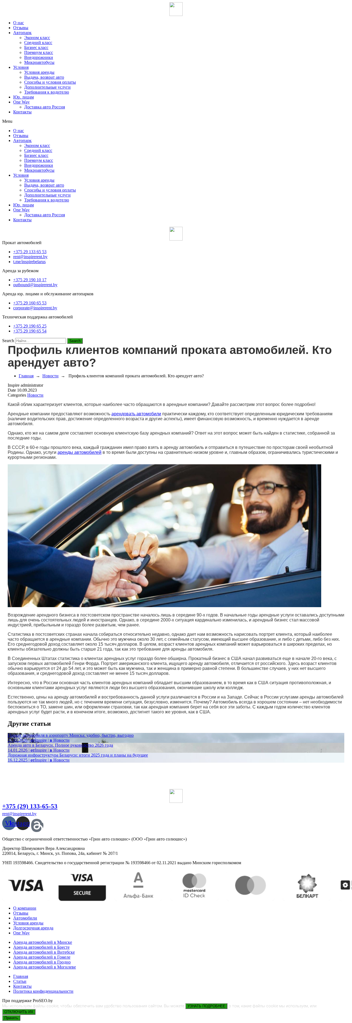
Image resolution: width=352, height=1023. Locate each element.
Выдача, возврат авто (44, 77)
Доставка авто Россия (44, 107)
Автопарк (22, 32)
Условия (21, 67)
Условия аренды (39, 72)
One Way (21, 102)
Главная (26, 375)
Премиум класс (38, 52)
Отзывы (20, 27)
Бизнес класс (36, 47)
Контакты (22, 112)
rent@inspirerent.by (19, 813)
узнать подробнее (206, 1006)
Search (8, 340)
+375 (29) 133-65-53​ (29, 806)
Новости (50, 375)
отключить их (18, 1012)
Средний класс (38, 42)
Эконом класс (37, 37)
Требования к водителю (46, 92)
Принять (11, 1018)
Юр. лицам (23, 97)
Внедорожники (38, 57)
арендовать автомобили (136, 413)
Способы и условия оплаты (50, 82)
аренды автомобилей (79, 452)
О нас (18, 22)
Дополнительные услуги (47, 87)
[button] (176, 121)
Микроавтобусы (39, 62)
